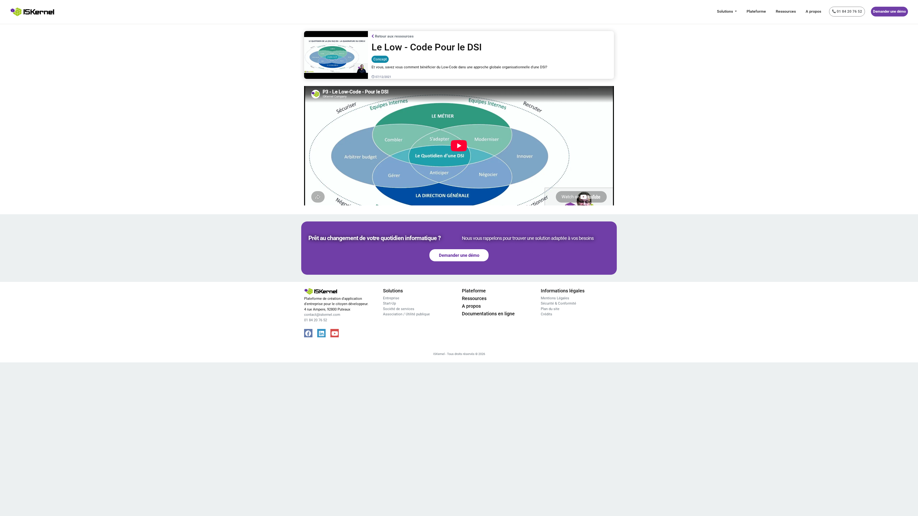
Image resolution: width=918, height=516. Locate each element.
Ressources (786, 11)
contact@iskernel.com (322, 314)
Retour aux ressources (394, 36)
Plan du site (550, 309)
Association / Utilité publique (406, 314)
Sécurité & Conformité (558, 303)
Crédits (546, 314)
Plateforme (756, 11)
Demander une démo (889, 11)
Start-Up (389, 303)
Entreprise (391, 298)
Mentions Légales (555, 298)
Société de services (398, 309)
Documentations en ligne (488, 314)
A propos (813, 11)
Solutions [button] (725, 11)
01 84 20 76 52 (315, 320)
